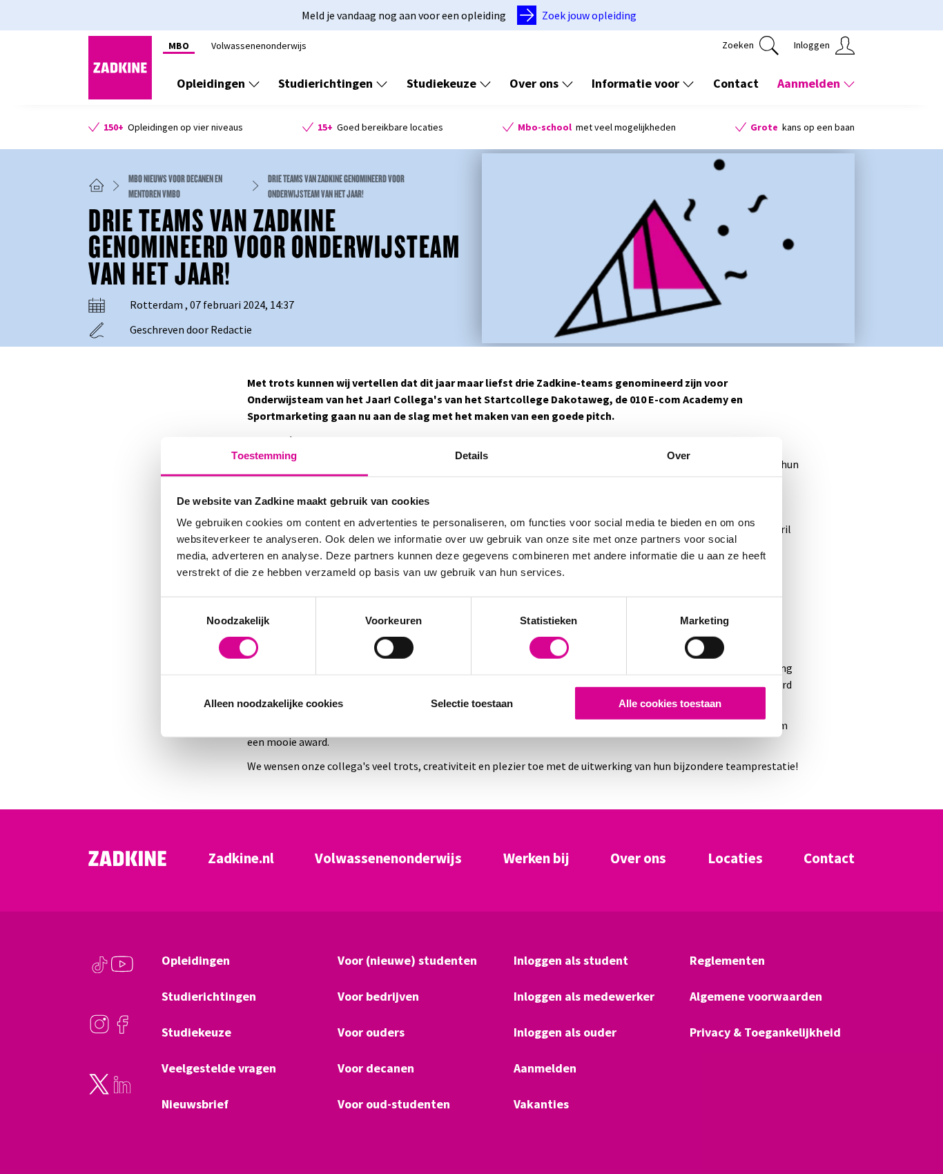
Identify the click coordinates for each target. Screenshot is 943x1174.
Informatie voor (635, 83)
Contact (736, 83)
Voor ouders (371, 1032)
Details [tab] (472, 455)
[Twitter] (99, 1091)
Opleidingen (211, 83)
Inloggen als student (571, 960)
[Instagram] (99, 1031)
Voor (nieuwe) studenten (407, 960)
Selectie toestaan (472, 703)
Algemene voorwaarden (756, 996)
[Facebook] (122, 1031)
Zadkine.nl (241, 858)
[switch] (394, 648)
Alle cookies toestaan (670, 703)
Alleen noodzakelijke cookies (273, 703)
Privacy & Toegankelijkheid (765, 1032)
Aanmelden (808, 83)
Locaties (735, 858)
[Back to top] (913, 1112)
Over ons (533, 83)
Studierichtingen (325, 83)
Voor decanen (376, 1068)
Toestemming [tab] (264, 455)
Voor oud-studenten (394, 1104)
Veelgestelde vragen (219, 1068)
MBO (178, 45)
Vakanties (541, 1104)
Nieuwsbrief (195, 1104)
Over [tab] (678, 455)
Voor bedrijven (378, 996)
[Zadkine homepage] (120, 95)
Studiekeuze (441, 83)
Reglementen (727, 960)
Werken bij (536, 858)
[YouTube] (122, 971)
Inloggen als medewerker (584, 996)
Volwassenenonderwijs (259, 45)
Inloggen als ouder (565, 1032)
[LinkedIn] (122, 1091)
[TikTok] (99, 971)
